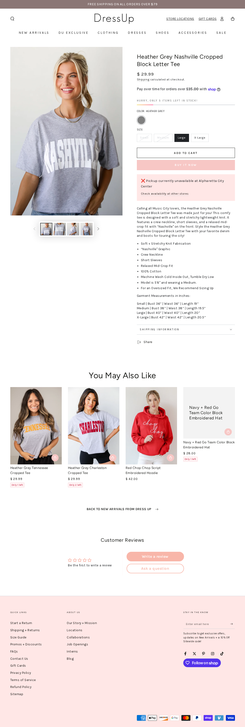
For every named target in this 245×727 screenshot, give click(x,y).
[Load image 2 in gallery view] (60, 229)
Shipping (143, 79)
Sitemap (16, 694)
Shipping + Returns (25, 630)
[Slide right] (98, 229)
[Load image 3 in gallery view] (73, 229)
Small (146, 139)
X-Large (201, 139)
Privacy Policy (20, 673)
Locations (75, 630)
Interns (72, 651)
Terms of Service (23, 680)
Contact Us (19, 658)
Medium (164, 139)
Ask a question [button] (155, 568)
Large (183, 139)
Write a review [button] (155, 556)
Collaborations (78, 637)
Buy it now (186, 165)
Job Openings (77, 644)
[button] (12, 18)
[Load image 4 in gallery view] (86, 229)
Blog (70, 658)
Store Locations (180, 19)
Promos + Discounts (26, 644)
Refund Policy (21, 687)
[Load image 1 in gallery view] (46, 229)
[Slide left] (34, 229)
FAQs (14, 651)
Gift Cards (208, 19)
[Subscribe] (232, 624)
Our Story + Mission (82, 623)
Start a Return (21, 623)
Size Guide (18, 637)
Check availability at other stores (165, 193)
